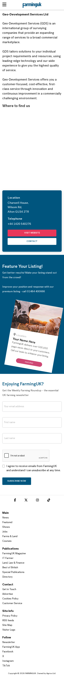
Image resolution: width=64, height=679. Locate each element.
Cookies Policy (10, 599)
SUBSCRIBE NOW (16, 481)
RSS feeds (8, 620)
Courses (6, 541)
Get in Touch (9, 589)
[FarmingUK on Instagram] (37, 500)
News (5, 518)
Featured (7, 522)
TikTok (6, 666)
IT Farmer (7, 558)
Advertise (7, 594)
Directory (7, 577)
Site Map (7, 625)
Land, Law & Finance (13, 563)
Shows (6, 527)
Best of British (10, 567)
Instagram (8, 661)
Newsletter (8, 642)
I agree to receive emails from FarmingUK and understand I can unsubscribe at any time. (33, 468)
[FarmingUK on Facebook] (15, 500)
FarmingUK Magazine (14, 553)
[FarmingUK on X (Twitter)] (26, 500)
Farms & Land (9, 536)
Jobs (4, 532)
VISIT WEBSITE (32, 233)
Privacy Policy (9, 616)
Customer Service (12, 603)
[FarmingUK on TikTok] (48, 500)
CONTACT (32, 241)
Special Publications (13, 572)
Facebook (7, 651)
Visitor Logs (8, 630)
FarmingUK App (11, 647)
